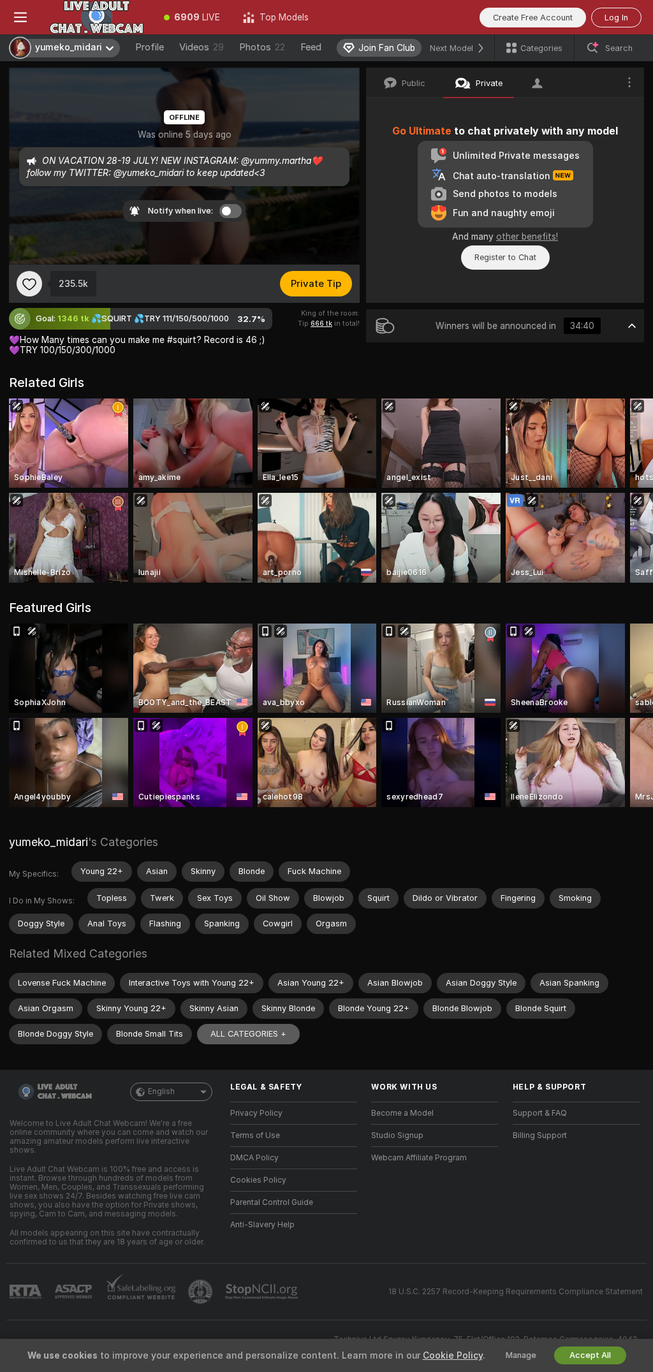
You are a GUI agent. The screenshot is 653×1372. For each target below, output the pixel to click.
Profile (149, 47)
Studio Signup (397, 1135)
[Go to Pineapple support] (201, 1292)
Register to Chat (505, 257)
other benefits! (527, 236)
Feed (310, 47)
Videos (201, 47)
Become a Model (402, 1113)
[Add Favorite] (29, 283)
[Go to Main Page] (96, 17)
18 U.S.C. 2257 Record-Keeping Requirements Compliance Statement (515, 1291)
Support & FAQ (540, 1113)
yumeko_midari (48, 842)
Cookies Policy (258, 1180)
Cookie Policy (453, 1355)
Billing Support (540, 1135)
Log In (616, 17)
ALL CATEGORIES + (248, 1034)
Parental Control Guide (271, 1202)
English (161, 1091)
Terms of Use (255, 1135)
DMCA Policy (254, 1157)
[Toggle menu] (20, 17)
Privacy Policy (256, 1113)
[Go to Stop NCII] (262, 1291)
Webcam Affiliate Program (419, 1157)
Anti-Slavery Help (262, 1224)
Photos (262, 47)
